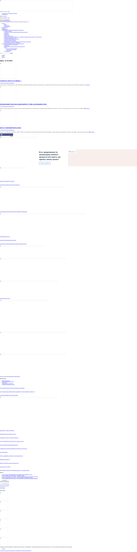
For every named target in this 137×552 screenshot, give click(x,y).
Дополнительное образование (7, 383)
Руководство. (6, 35)
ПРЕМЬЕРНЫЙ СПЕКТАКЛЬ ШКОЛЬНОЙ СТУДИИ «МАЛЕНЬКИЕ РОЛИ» (23, 104)
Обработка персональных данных (8, 384)
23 (3, 486)
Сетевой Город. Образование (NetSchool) (9, 13)
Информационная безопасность (8, 381)
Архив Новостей (7, 26)
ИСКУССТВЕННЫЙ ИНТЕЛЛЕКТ (10, 127)
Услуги (5, 47)
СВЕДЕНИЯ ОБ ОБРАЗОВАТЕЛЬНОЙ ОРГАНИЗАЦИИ (12, 30)
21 (0, 486)
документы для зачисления (11, 49)
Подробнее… (88, 84)
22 (1, 486)
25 (5, 486)
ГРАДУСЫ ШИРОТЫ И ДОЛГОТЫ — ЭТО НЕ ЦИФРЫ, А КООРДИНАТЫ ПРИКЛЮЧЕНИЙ (20, 478)
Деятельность (6, 45)
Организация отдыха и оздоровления (11, 44)
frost (5, 83)
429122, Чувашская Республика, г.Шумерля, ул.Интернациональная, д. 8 (15, 21)
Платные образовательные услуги (10, 37)
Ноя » (4, 488)
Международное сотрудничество (10, 40)
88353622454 (7, 19)
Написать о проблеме (44, 163)
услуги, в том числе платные (11, 48)
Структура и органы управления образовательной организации (16, 32)
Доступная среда (7, 51)
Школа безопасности (6, 380)
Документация (4, 27)
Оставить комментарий (10, 83)
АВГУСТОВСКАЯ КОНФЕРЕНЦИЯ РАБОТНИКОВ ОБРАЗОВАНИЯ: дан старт (17, 474)
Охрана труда (4, 382)
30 (3, 487)
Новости (3, 23)
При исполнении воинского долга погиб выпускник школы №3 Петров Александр (17, 477)
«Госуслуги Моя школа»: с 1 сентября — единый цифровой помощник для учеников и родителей (20, 476)
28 (0, 487)
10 (4, 483)
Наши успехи (6, 25)
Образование (6, 34)
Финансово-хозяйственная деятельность (11, 38)
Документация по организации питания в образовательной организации (17, 41)
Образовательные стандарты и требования (12, 42)
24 (4, 486)
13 (8, 483)
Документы (6, 33)
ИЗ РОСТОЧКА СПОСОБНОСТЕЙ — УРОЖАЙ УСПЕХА (13, 475)
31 (4, 487)
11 (5, 483)
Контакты (4, 28)
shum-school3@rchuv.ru (6, 20)
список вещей (9, 50)
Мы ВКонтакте (5, 14)
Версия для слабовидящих (7, 134)
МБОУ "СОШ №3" (3, 16)
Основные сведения (8, 31)
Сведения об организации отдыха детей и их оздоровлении (13, 43)
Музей (5, 24)
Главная (3, 548)
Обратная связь (5, 29)
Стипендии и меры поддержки (10, 39)
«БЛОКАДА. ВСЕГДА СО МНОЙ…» (11, 81)
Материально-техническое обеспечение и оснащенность (14, 46)
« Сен (1, 488)
